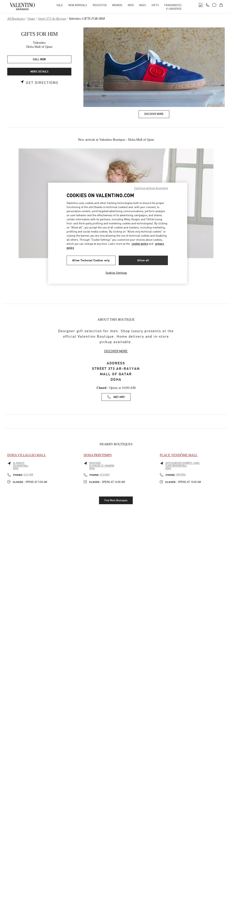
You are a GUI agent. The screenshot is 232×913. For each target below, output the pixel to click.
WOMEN (117, 5)
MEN (131, 5)
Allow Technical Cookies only (91, 260)
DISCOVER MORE (116, 351)
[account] (214, 5)
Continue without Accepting (151, 188)
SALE (59, 5)
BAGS (142, 5)
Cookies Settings (116, 272)
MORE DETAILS (39, 71)
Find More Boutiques (115, 500)
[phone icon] (207, 4)
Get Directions (42, 82)
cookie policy (140, 243)
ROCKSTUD (100, 5)
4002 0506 (181, 474)
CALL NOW (39, 59)
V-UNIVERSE (173, 8)
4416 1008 (28, 474)
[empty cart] (221, 5)
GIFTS (155, 5)
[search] (200, 5)
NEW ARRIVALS (77, 5)
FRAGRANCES (172, 5)
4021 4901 (119, 397)
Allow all (143, 260)
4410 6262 (104, 474)
